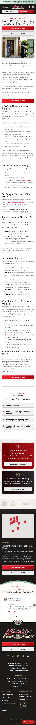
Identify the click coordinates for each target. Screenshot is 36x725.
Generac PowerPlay (8, 707)
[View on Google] (5, 599)
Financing (5, 701)
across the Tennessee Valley (16, 202)
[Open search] (29, 7)
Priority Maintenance (18, 464)
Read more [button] (11, 611)
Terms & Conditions (11, 721)
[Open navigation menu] (32, 7)
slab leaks (19, 127)
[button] (18, 33)
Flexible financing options (13, 335)
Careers (4, 710)
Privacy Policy (20, 721)
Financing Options (18, 489)
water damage (27, 180)
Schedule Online (18, 101)
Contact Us (5, 697)
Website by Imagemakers (18, 723)
